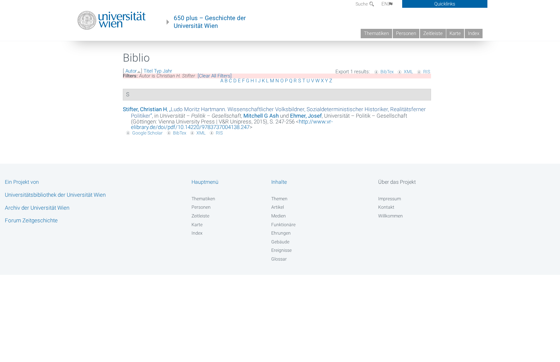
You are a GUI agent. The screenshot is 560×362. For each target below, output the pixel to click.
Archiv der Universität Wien (37, 207)
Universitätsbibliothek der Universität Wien (55, 195)
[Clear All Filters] (215, 76)
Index (473, 33)
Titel (148, 71)
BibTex (387, 71)
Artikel (277, 207)
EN (384, 4)
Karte (455, 33)
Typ (157, 71)
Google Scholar (147, 132)
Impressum (389, 198)
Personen (406, 33)
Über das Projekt (397, 182)
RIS (426, 71)
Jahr (167, 71)
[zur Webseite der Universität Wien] (111, 20)
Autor (131, 71)
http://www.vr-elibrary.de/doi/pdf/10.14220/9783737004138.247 (232, 124)
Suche (362, 3)
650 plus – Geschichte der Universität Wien (210, 22)
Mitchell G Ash (261, 115)
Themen (279, 198)
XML (408, 71)
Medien (278, 215)
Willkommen (390, 215)
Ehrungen (281, 233)
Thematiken (376, 33)
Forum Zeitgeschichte (31, 220)
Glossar (279, 259)
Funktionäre (283, 224)
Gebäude (280, 241)
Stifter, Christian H (145, 109)
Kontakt (386, 207)
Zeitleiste (433, 33)
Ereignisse (281, 250)
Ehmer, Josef (306, 115)
